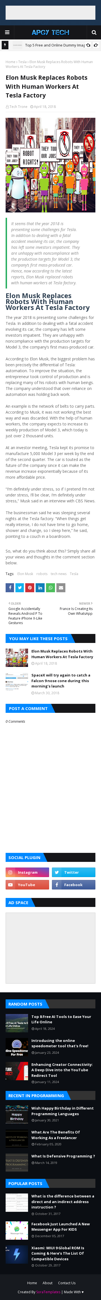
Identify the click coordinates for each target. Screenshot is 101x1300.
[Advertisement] (50, 13)
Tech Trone (18, 106)
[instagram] (27, 872)
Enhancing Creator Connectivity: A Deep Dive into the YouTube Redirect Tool (62, 1070)
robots (41, 573)
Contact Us (66, 1283)
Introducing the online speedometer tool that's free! (59, 1043)
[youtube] (27, 884)
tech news (58, 573)
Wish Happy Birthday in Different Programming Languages (62, 1111)
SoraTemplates (48, 1292)
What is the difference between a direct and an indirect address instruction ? (62, 1201)
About (47, 1283)
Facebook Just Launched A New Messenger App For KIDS (60, 1226)
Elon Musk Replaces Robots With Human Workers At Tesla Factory (62, 654)
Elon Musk (25, 573)
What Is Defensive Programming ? (63, 1156)
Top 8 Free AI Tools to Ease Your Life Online (61, 1019)
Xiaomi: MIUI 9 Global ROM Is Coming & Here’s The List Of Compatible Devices (57, 1253)
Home (10, 61)
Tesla (22, 61)
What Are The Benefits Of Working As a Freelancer (55, 1135)
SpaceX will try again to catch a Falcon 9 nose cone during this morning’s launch (60, 681)
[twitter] (73, 872)
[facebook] (73, 884)
